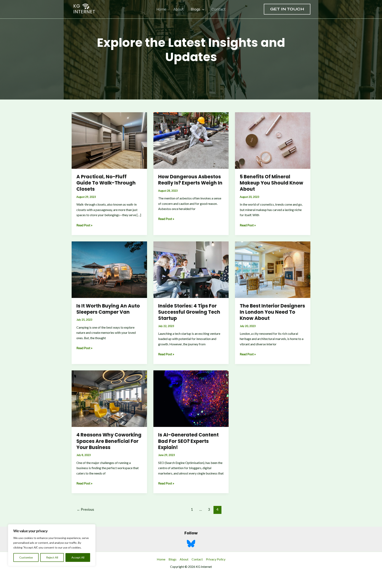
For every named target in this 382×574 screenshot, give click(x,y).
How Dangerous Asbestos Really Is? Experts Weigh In (190, 179)
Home (161, 9)
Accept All (77, 557)
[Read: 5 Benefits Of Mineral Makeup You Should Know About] (272, 140)
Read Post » (84, 225)
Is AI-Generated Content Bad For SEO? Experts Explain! (188, 440)
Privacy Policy (215, 559)
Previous (85, 509)
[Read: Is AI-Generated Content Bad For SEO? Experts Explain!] (191, 398)
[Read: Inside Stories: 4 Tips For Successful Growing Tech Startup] (191, 269)
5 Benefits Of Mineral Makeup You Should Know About (271, 182)
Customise (26, 557)
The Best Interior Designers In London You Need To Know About (272, 312)
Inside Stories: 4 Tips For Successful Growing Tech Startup (189, 312)
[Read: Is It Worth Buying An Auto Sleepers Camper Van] (109, 269)
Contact (218, 9)
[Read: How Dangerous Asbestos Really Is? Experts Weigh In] (191, 140)
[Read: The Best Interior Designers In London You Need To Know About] (272, 269)
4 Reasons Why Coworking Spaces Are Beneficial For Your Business (108, 440)
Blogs (195, 9)
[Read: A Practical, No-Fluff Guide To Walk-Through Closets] (109, 140)
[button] (202, 9)
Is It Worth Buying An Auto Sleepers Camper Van (108, 309)
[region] (52, 545)
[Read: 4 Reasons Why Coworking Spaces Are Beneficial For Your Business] (109, 398)
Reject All (52, 557)
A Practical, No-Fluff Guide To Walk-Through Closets (106, 182)
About (178, 9)
